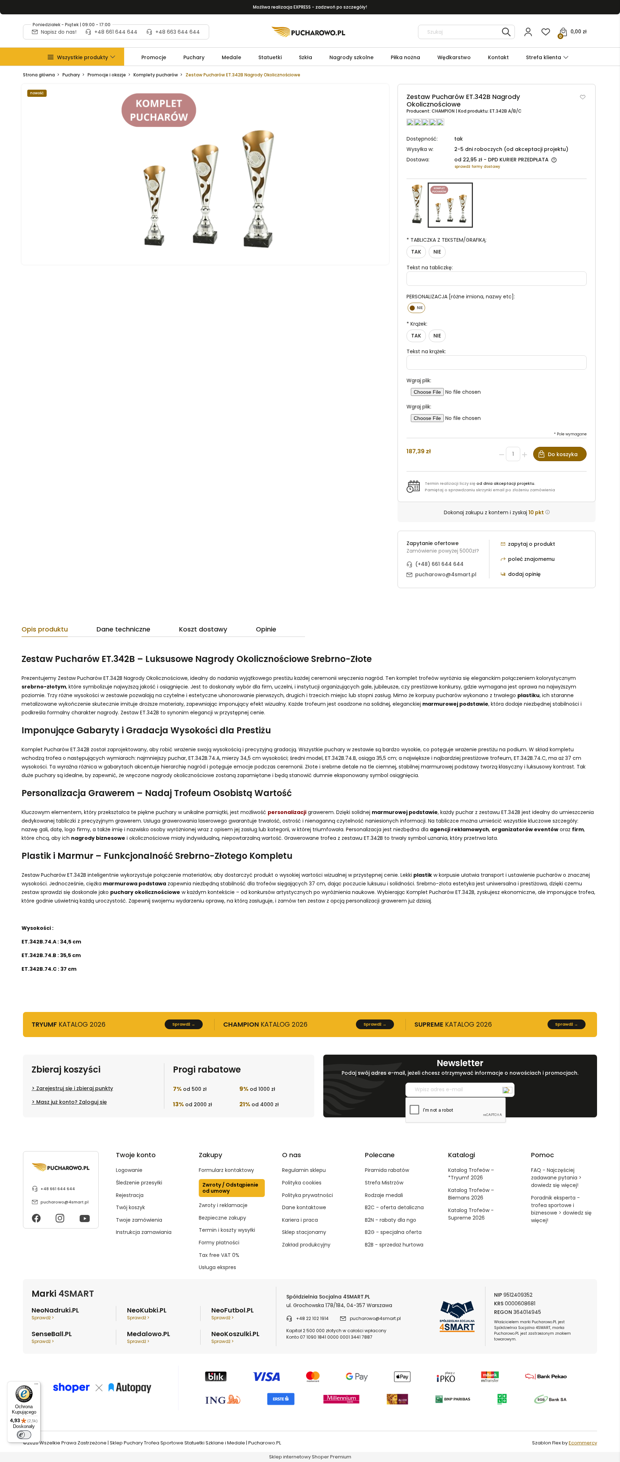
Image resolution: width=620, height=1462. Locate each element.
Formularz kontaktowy (226, 1170)
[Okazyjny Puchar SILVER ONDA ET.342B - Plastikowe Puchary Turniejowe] (417, 205)
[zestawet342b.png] (205, 174)
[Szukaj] (506, 32)
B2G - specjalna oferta (393, 1232)
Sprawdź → (183, 1024)
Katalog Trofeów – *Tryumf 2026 (471, 1174)
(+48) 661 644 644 (439, 564)
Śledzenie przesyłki (139, 1182)
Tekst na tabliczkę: (430, 267)
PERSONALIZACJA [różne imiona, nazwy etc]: (461, 296)
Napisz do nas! (58, 32)
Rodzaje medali (384, 1195)
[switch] (24, 1434)
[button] (82, 57)
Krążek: (417, 323)
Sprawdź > (43, 1318)
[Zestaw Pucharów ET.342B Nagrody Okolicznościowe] (450, 205)
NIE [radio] (437, 251)
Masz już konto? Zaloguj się (71, 1102)
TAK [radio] (416, 251)
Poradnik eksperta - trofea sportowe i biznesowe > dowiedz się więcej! (561, 1209)
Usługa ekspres (217, 1267)
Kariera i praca (300, 1220)
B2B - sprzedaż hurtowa (394, 1244)
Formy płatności (219, 1242)
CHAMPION (444, 111)
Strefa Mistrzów (384, 1182)
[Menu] (36, 1385)
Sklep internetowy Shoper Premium (310, 1456)
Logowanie (129, 1170)
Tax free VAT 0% (219, 1255)
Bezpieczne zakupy (222, 1217)
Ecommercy (583, 1442)
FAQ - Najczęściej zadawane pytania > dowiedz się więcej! (556, 1178)
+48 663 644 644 (177, 32)
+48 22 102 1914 (312, 1318)
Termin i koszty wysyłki (227, 1230)
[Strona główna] (308, 32)
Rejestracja (130, 1195)
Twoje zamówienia (139, 1220)
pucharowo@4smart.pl (445, 574)
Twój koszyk (130, 1207)
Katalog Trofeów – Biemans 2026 (471, 1194)
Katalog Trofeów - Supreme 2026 (471, 1214)
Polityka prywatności (307, 1195)
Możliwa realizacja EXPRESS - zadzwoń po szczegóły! (310, 7)
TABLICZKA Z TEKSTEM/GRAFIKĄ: (447, 239)
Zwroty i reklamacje (223, 1205)
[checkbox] (416, 308)
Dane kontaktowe (304, 1207)
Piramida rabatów (387, 1170)
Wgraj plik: (419, 380)
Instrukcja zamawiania (144, 1232)
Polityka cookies (301, 1182)
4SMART (76, 1294)
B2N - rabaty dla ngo (390, 1220)
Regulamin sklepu (304, 1170)
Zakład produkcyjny (306, 1244)
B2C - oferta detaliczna (394, 1207)
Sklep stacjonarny (304, 1232)
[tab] (59, 631)
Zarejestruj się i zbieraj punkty (74, 1088)
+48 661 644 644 (115, 32)
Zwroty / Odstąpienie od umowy (230, 1187)
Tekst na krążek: (426, 351)
